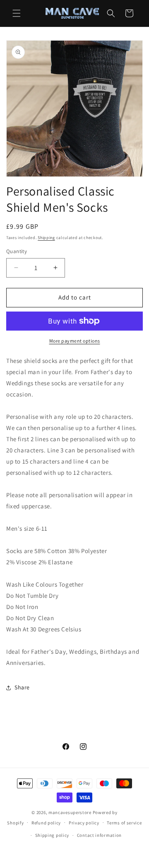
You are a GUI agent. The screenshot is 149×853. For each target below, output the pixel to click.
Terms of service (124, 823)
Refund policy (46, 823)
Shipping (46, 237)
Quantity (16, 251)
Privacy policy (84, 823)
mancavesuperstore (69, 812)
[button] (16, 13)
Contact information (99, 835)
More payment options (74, 341)
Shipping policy (52, 835)
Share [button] (22, 687)
